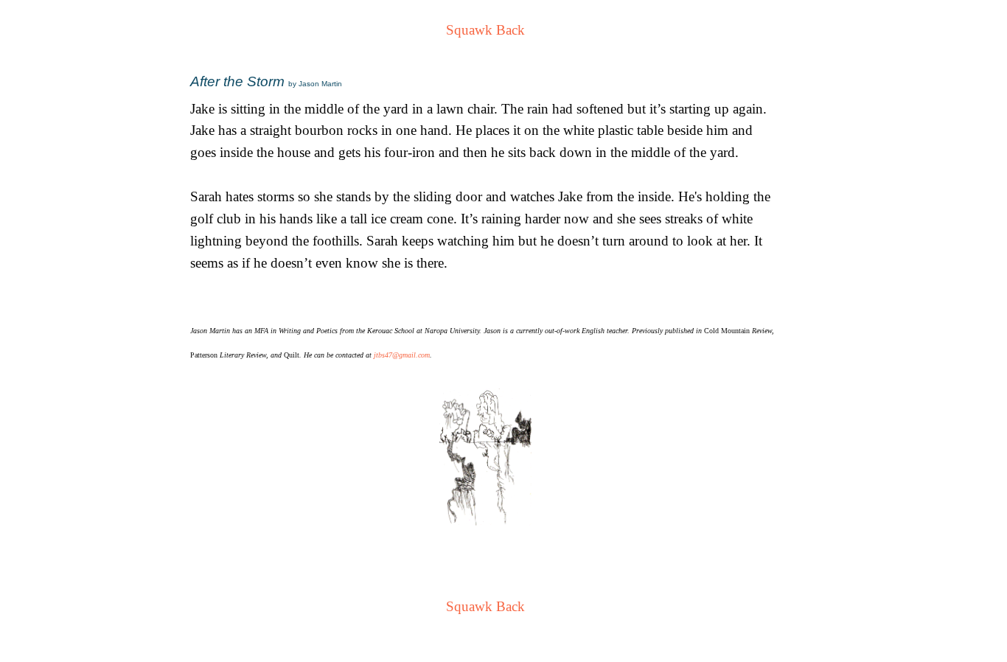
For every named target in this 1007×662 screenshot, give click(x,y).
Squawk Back (485, 30)
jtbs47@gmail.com (402, 355)
